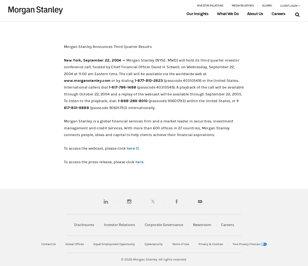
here (139, 162)
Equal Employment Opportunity (114, 244)
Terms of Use (180, 244)
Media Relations (243, 5)
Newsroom (202, 225)
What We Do (227, 14)
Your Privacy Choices (246, 244)
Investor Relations (210, 5)
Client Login (289, 6)
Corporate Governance (164, 225)
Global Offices (74, 244)
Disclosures (84, 225)
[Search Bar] (297, 13)
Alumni (267, 5)
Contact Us (48, 244)
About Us (255, 14)
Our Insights (197, 14)
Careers (278, 14)
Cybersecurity (154, 244)
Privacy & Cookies (211, 244)
